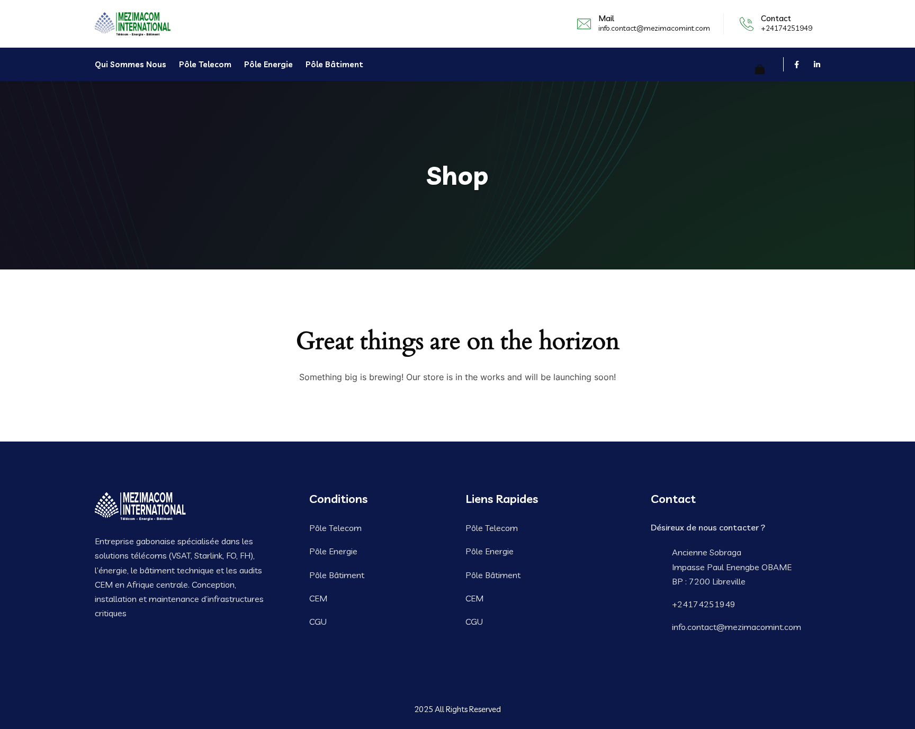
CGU (318, 621)
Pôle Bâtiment (334, 64)
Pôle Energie (268, 64)
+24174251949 (786, 28)
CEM (318, 598)
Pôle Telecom (205, 64)
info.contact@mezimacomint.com (654, 28)
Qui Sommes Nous (130, 64)
